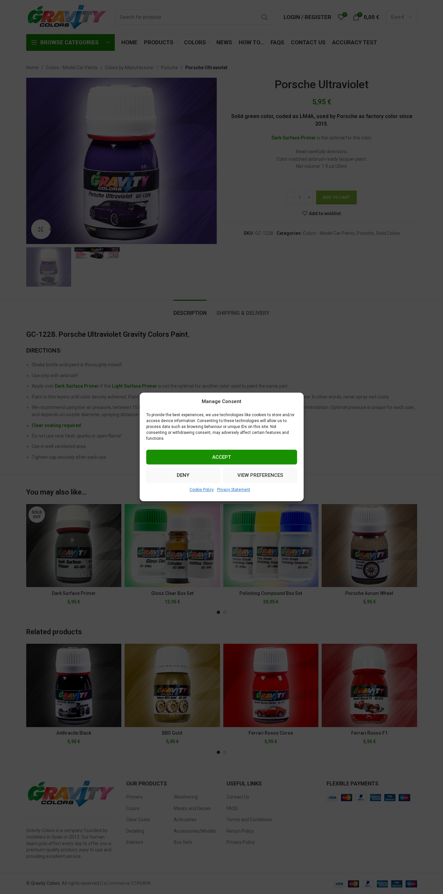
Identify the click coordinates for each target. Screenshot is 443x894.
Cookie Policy (202, 489)
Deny (183, 475)
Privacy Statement (233, 489)
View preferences (260, 475)
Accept (221, 457)
